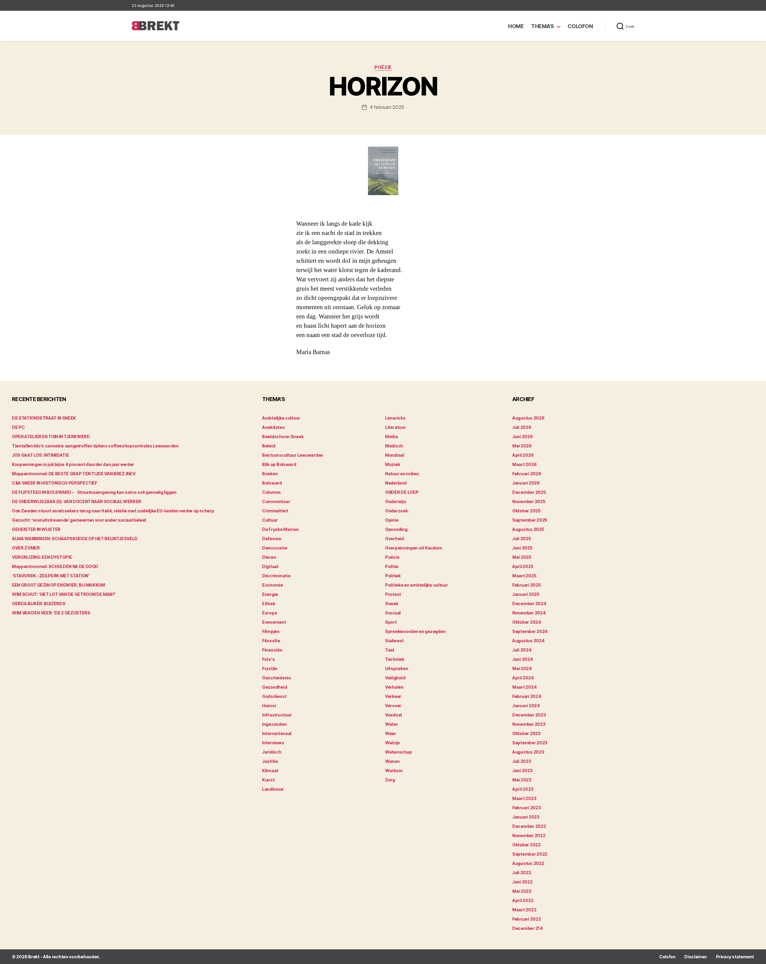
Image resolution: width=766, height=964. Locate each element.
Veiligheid (395, 677)
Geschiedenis (276, 677)
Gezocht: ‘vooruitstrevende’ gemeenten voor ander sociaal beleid (79, 520)
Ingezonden (274, 724)
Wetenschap (398, 751)
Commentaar (276, 501)
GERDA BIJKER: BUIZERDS (38, 603)
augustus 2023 (528, 751)
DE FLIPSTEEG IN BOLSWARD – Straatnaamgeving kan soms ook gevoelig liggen (94, 492)
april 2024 (523, 677)
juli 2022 (521, 872)
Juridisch (272, 751)
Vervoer (393, 705)
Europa (269, 612)
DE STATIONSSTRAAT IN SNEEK (44, 417)
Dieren (269, 557)
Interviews (273, 742)
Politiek (393, 575)
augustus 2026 (528, 417)
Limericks (395, 417)
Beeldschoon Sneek (282, 436)
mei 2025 (521, 557)
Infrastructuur (277, 714)
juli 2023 (521, 761)
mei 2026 (522, 445)
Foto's (268, 659)
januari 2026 (526, 482)
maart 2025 (524, 575)
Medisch (394, 445)
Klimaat (270, 770)
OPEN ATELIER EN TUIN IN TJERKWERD (51, 436)
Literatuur (395, 427)
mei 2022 (521, 891)
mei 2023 (521, 779)
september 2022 (529, 854)
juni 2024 (522, 659)
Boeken (270, 473)
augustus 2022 (528, 863)
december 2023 (529, 714)
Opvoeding (396, 529)
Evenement (274, 622)
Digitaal (270, 566)
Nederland (396, 482)
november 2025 (528, 501)
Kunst (268, 779)
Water (391, 724)
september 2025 (529, 520)
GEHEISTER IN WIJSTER (36, 529)
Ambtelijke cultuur (281, 417)
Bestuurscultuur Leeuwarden (292, 455)
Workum (393, 770)
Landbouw (273, 789)
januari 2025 (525, 594)
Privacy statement (735, 956)
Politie (391, 566)
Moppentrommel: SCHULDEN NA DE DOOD (55, 566)
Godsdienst (274, 696)
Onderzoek (396, 510)
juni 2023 (522, 770)
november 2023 (528, 724)
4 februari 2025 (387, 107)
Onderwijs (395, 501)
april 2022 (522, 900)
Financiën (272, 649)
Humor (269, 705)
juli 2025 (521, 538)
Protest (393, 594)
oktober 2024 (526, 622)
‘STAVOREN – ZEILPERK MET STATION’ (50, 575)
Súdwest (394, 640)
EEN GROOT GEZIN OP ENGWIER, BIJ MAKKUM (58, 584)
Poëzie (382, 67)
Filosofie (271, 640)
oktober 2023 (526, 733)
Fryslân (269, 668)
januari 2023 (525, 816)
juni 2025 (522, 547)
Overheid (394, 538)
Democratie (274, 547)
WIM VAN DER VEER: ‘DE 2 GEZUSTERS (51, 612)
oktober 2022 (526, 844)
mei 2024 (522, 668)
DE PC (18, 427)
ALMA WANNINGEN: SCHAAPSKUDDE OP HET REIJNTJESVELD (75, 538)
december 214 (527, 928)
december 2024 (529, 603)
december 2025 (529, 492)
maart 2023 (524, 798)
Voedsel (393, 714)
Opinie (391, 520)
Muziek (392, 464)
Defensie (271, 538)
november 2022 (528, 835)
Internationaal (276, 733)
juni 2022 (522, 881)
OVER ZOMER (26, 547)
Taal (389, 649)
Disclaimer (695, 956)
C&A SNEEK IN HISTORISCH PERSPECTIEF (54, 482)
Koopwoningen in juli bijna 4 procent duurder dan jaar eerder (73, 464)
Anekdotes (273, 427)
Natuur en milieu (402, 473)
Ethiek (268, 603)
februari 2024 (526, 696)
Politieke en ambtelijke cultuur (416, 584)
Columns (271, 492)
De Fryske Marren (280, 529)
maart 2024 (524, 687)
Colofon (580, 26)
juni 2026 (522, 436)
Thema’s (542, 26)
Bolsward (272, 482)
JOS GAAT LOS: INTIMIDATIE (40, 455)
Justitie (270, 761)
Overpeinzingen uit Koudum (413, 547)
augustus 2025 (528, 529)
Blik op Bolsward (279, 464)
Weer (390, 733)
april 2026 (523, 455)
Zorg (390, 779)
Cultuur (270, 520)
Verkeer (393, 696)
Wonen (392, 761)
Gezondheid (274, 687)
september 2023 (529, 742)
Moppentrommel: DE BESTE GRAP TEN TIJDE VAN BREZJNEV (73, 473)
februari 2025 (526, 584)
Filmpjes (271, 631)
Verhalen (394, 687)
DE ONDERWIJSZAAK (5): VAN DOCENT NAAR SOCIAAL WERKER (76, 501)
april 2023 (522, 789)
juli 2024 (521, 649)
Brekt (33, 956)
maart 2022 (524, 909)
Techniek (394, 659)
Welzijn (392, 742)
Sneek (391, 603)
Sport (391, 622)
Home (516, 26)
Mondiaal (394, 455)
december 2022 (529, 826)
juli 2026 (521, 427)
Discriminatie (276, 575)
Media (391, 436)
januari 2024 (526, 705)
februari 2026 (526, 473)
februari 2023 (526, 807)
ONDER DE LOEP (402, 492)
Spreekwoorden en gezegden (415, 631)
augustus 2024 (528, 640)
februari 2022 (526, 919)
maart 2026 (524, 464)
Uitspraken (396, 668)
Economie (272, 584)
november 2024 (529, 612)
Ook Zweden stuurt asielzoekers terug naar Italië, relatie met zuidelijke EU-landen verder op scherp (113, 510)
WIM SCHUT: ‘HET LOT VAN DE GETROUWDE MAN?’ (64, 594)
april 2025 (522, 566)
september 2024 (530, 631)
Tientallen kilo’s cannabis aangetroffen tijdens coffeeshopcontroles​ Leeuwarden (95, 445)
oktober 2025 (526, 510)
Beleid (268, 445)
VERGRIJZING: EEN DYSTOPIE (42, 557)
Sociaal (393, 612)
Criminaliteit (275, 510)
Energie (270, 594)
